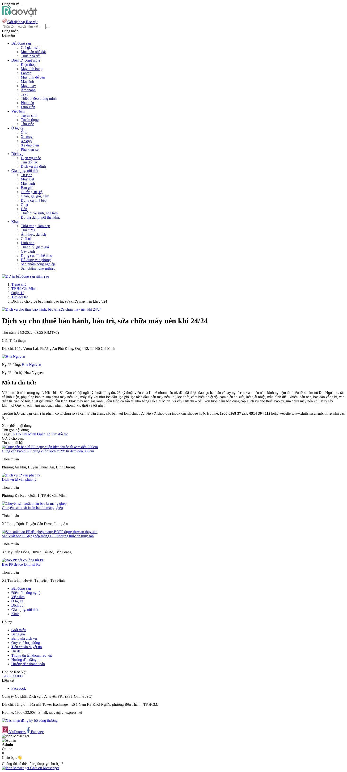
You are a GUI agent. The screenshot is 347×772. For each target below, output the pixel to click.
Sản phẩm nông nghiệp (38, 268)
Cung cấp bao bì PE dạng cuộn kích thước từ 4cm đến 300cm (48, 451)
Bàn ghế (27, 188)
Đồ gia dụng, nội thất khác (40, 217)
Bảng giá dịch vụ (24, 638)
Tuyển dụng (30, 120)
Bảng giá (18, 634)
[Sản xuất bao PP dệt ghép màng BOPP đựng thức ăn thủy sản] (49, 532)
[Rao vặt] (20, 15)
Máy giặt (27, 179)
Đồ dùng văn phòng (36, 260)
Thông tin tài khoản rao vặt (31, 655)
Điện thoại (28, 65)
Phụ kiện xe (29, 149)
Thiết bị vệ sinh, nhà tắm (39, 213)
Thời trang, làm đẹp (35, 226)
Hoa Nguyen (31, 365)
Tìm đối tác (29, 162)
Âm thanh (28, 90)
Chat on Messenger (44, 768)
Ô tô (24, 132)
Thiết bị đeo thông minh (39, 98)
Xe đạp (26, 141)
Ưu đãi (16, 651)
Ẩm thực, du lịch (33, 234)
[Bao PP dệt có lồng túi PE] (23, 560)
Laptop (26, 73)
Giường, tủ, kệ (31, 192)
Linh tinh (27, 243)
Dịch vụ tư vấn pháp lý (19, 479)
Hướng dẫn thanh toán (28, 664)
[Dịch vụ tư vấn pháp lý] (21, 475)
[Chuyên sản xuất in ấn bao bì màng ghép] (34, 503)
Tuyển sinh (29, 115)
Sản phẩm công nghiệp (38, 264)
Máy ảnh (27, 81)
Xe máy (27, 137)
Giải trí (26, 239)
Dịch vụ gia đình (33, 166)
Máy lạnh (28, 183)
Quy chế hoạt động (25, 643)
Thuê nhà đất (30, 56)
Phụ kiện (27, 103)
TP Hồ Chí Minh (24, 289)
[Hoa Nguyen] (13, 357)
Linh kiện (28, 107)
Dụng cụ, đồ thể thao (36, 256)
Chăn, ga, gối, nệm (35, 196)
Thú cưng (28, 230)
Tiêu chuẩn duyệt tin (26, 647)
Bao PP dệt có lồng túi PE (21, 564)
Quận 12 (17, 293)
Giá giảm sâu (30, 48)
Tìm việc (27, 124)
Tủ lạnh (26, 175)
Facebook (18, 688)
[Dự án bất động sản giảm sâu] (25, 276)
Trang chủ (18, 284)
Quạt (24, 205)
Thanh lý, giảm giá (35, 247)
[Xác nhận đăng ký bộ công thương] (30, 720)
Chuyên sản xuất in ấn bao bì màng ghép (32, 508)
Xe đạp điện (30, 145)
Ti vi (24, 94)
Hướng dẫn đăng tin (26, 660)
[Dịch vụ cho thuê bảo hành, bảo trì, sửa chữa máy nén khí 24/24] (52, 309)
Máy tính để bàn (33, 77)
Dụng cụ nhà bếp (34, 200)
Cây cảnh (28, 251)
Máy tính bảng (31, 69)
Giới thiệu (18, 630)
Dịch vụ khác (31, 158)
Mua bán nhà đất (33, 52)
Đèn (24, 209)
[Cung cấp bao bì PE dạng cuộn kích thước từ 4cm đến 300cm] (50, 447)
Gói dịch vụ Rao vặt (22, 22)
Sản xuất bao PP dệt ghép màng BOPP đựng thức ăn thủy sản (48, 536)
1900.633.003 (12, 676)
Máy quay (28, 86)
